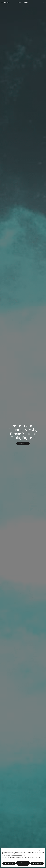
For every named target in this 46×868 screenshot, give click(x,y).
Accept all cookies (9, 863)
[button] (43, 2)
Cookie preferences (37, 863)
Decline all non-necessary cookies (23, 863)
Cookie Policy (7, 855)
